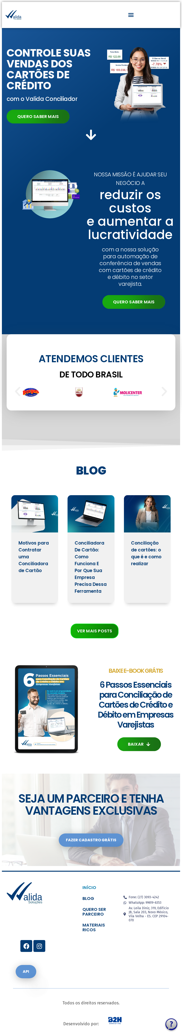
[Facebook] (26, 946)
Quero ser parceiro (94, 911)
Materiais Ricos (93, 927)
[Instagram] (39, 946)
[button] (131, 14)
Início (89, 887)
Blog (88, 898)
